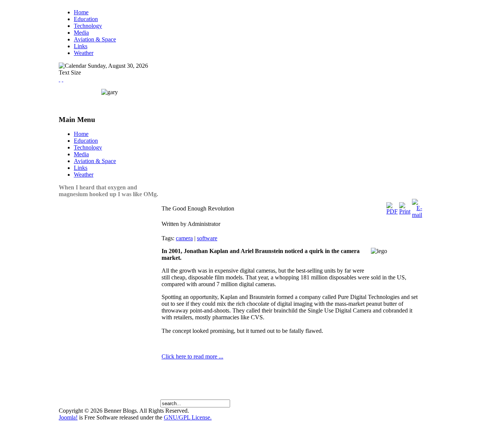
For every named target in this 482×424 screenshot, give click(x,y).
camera (184, 238)
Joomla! (68, 417)
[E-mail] (417, 215)
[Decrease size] (62, 79)
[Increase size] (59, 79)
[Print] (404, 211)
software (207, 238)
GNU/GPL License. (188, 417)
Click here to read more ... (192, 356)
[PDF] (392, 211)
